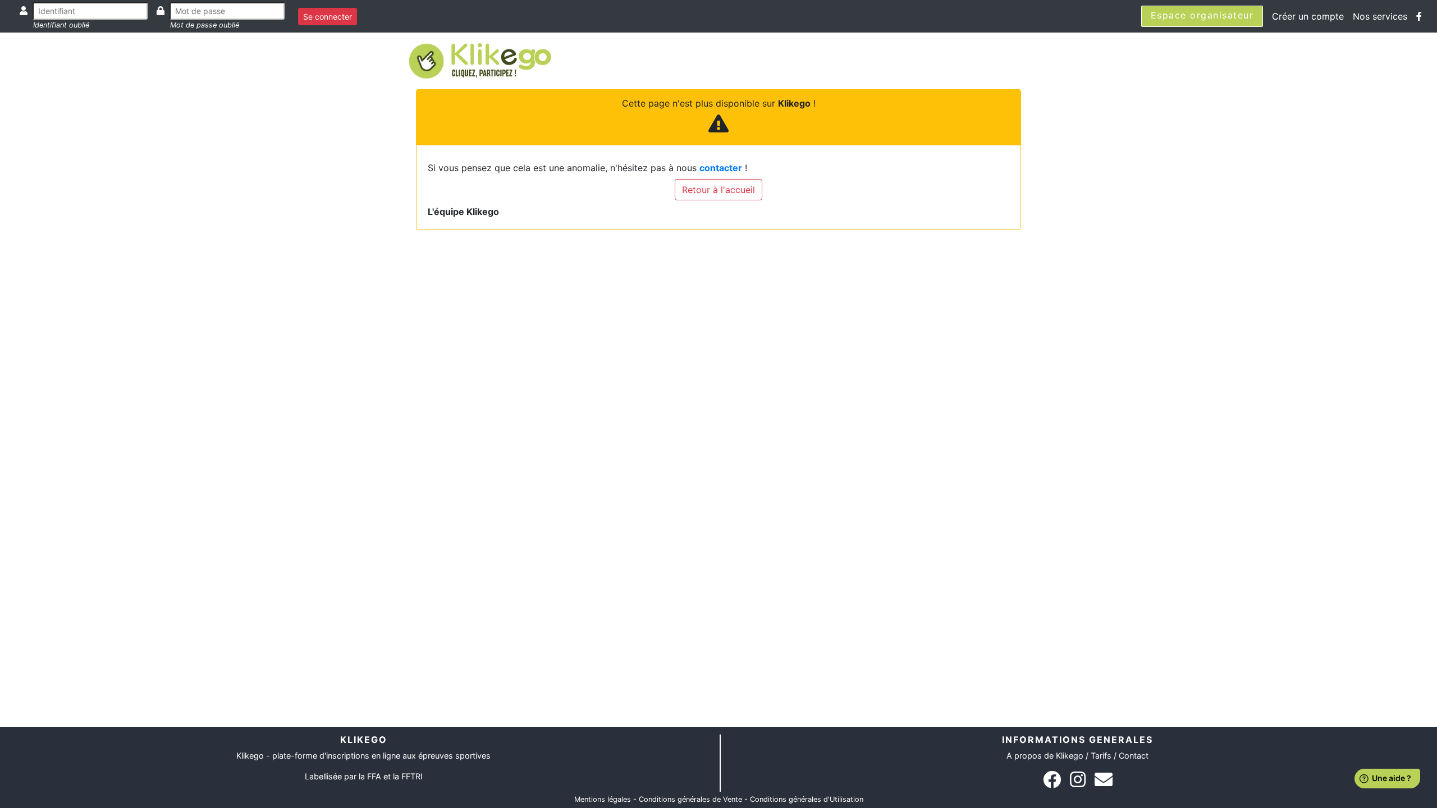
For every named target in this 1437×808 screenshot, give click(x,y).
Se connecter (327, 16)
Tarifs (1101, 755)
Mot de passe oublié (204, 25)
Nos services (1380, 16)
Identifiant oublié (61, 25)
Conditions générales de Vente (690, 799)
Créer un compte (1308, 16)
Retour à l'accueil (718, 189)
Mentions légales (602, 799)
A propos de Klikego (1044, 755)
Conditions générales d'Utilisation (806, 799)
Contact (1133, 755)
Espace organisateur (1202, 15)
